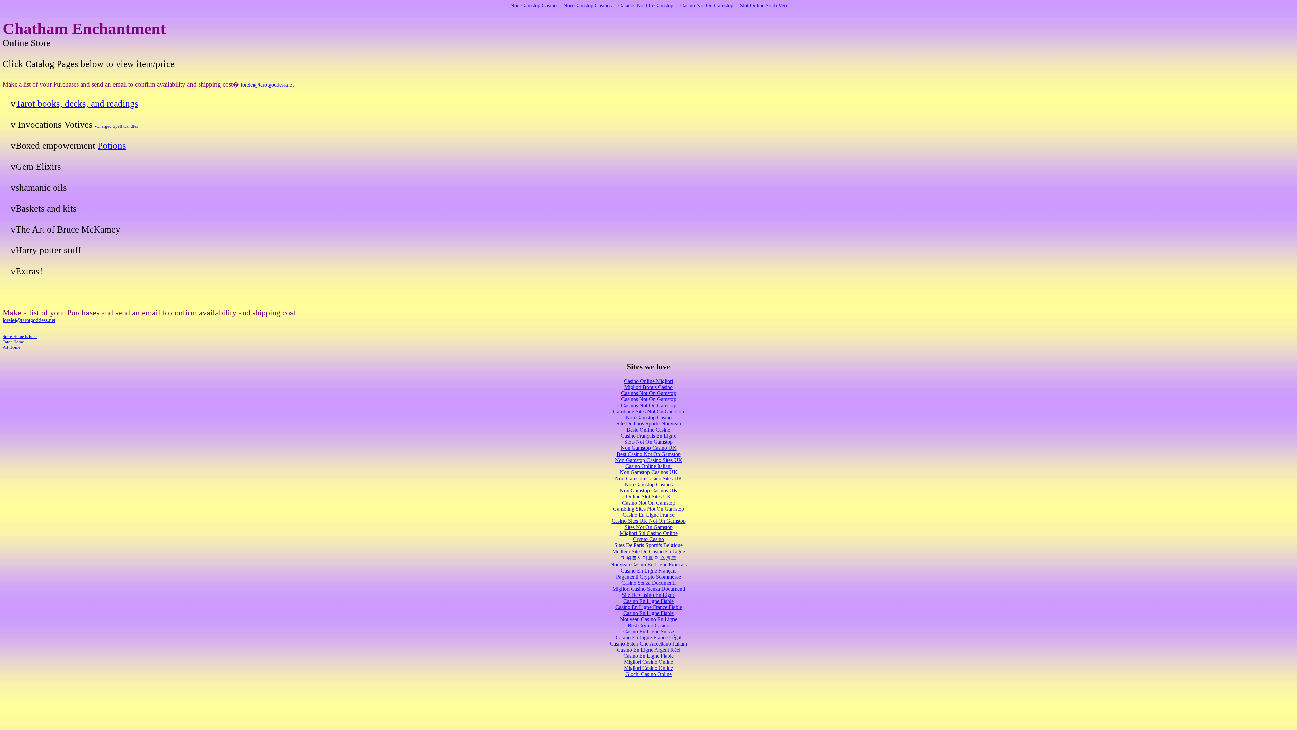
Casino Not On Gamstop (706, 5)
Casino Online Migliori (648, 381)
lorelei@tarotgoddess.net (267, 85)
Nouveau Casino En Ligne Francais (648, 564)
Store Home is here (20, 336)
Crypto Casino (648, 539)
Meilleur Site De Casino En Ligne (648, 551)
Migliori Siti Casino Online (649, 533)
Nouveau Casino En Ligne (648, 619)
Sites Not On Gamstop (649, 527)
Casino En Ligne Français (648, 571)
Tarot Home (13, 341)
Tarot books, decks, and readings (77, 104)
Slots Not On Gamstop (648, 442)
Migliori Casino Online (648, 662)
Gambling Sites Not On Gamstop (648, 411)
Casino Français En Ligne (648, 436)
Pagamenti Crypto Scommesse (648, 577)
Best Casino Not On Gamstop (649, 454)
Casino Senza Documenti (648, 583)
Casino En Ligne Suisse (648, 631)
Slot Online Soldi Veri (763, 5)
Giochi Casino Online (648, 674)
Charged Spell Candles (117, 126)
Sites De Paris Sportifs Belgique (648, 545)
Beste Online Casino (648, 430)
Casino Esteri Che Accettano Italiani (648, 644)
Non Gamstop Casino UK (649, 448)
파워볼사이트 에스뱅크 (648, 558)
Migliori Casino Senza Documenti (648, 589)
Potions (112, 146)
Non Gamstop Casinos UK (649, 472)
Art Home (11, 347)
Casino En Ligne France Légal (648, 637)
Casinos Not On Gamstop (645, 5)
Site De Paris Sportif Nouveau (648, 424)
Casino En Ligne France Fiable (648, 607)
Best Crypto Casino (648, 625)
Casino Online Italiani (648, 466)
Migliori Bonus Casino (648, 387)
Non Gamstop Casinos (587, 5)
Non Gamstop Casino (533, 5)
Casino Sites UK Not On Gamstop (649, 521)
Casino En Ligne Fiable (648, 601)
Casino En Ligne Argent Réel (648, 650)
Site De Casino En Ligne (648, 595)
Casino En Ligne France (648, 515)
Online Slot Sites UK (648, 497)
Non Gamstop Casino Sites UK (648, 460)
